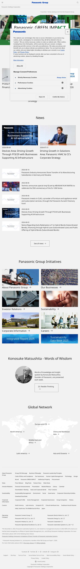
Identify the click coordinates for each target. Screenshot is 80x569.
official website (41, 543)
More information (18, 60)
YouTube (32, 552)
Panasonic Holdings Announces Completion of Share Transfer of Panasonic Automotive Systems (30, 536)
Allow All (20, 66)
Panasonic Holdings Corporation (11, 7)
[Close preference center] (67, 32)
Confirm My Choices (59, 97)
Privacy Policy (35, 558)
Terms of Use (22, 555)
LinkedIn (44, 552)
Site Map (13, 555)
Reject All (42, 97)
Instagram (54, 552)
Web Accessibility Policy (53, 555)
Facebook (24, 552)
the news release (29, 543)
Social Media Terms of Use (36, 555)
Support (5, 555)
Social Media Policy (68, 555)
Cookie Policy (45, 558)
